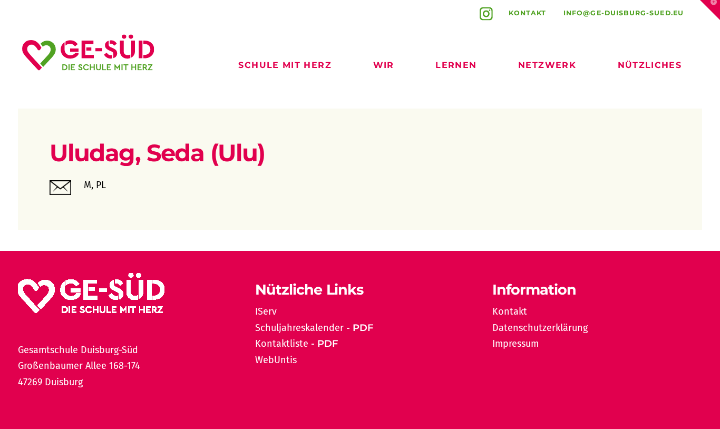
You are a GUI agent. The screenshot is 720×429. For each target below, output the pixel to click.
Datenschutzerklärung (540, 328)
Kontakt (528, 13)
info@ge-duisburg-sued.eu (623, 13)
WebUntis (276, 360)
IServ (266, 311)
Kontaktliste (281, 343)
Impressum (515, 343)
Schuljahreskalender (299, 328)
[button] (710, 10)
